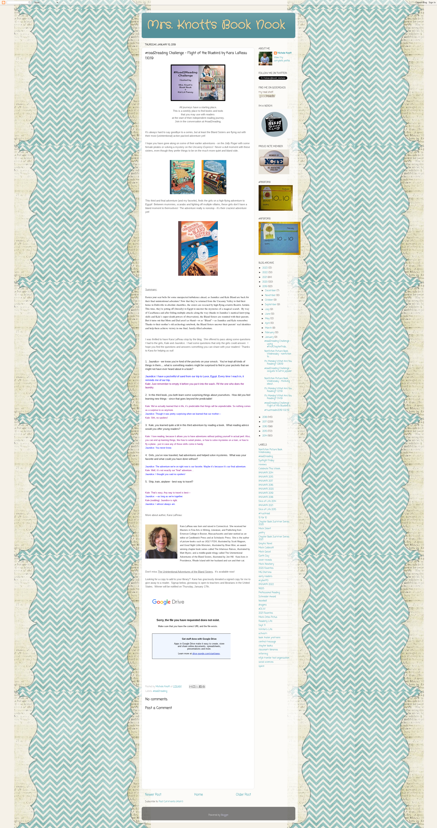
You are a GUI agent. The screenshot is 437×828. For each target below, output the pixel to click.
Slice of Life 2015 (267, 509)
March (268, 328)
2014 (265, 436)
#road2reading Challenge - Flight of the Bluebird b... (277, 404)
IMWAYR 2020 (266, 489)
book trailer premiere (269, 637)
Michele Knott (284, 53)
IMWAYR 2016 (266, 485)
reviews (263, 464)
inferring (263, 654)
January (269, 337)
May (267, 318)
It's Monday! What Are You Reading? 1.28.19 (278, 362)
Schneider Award (267, 597)
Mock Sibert (265, 528)
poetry (262, 533)
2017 (264, 422)
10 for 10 (263, 518)
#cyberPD (264, 580)
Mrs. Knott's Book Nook (216, 25)
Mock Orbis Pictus (268, 617)
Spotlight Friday (266, 460)
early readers (265, 576)
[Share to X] (197, 686)
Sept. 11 (262, 625)
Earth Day (264, 556)
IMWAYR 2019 (266, 493)
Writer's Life (265, 629)
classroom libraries (268, 650)
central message (267, 642)
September (271, 304)
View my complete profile (282, 59)
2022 (265, 272)
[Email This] (190, 686)
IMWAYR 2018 (266, 497)
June (268, 314)
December (271, 290)
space (261, 666)
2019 (265, 286)
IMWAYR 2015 (266, 477)
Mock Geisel (265, 552)
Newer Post (153, 794)
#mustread (264, 513)
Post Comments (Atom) (171, 801)
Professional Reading (269, 592)
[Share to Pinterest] (203, 686)
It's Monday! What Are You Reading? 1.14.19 (278, 397)
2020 (265, 282)
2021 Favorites (266, 613)
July (267, 309)
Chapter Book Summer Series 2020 (274, 523)
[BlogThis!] (194, 686)
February (270, 332)
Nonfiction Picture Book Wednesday (270, 451)
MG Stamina (265, 572)
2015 (265, 431)
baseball (263, 601)
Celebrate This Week (269, 469)
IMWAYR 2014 (266, 473)
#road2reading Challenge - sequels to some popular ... (278, 371)
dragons (263, 605)
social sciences (266, 662)
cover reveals (265, 560)
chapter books (266, 646)
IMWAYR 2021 (266, 505)
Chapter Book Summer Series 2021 (274, 538)
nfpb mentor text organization (274, 658)
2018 (265, 417)
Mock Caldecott (266, 548)
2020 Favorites (266, 568)
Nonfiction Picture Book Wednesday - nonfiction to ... (277, 353)
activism (263, 633)
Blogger (224, 815)
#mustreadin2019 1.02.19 (276, 410)
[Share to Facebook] (200, 686)
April (267, 323)
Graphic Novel (265, 543)
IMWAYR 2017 (266, 481)
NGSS (261, 588)
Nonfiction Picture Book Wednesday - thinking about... (277, 381)
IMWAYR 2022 (266, 584)
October (269, 300)
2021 (265, 277)
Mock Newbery (266, 564)
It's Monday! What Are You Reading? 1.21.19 (278, 390)
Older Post (243, 794)
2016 (265, 426)
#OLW (262, 609)
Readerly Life (265, 621)
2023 (265, 268)
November (270, 295)
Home (198, 794)
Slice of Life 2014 (267, 501)
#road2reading (160, 691)
